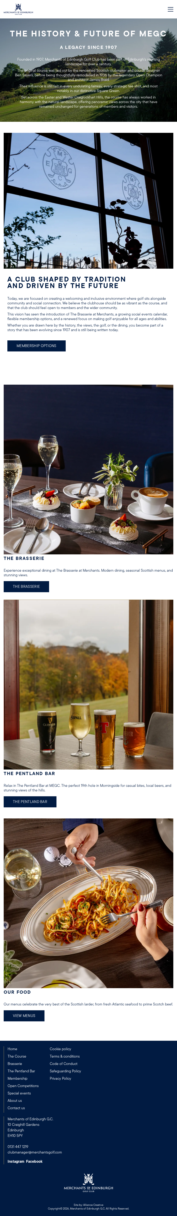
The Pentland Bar (30, 802)
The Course (17, 1056)
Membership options (36, 346)
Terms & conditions (65, 1056)
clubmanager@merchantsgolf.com (35, 1152)
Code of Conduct (63, 1064)
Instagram (16, 1161)
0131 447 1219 (18, 1147)
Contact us (16, 1108)
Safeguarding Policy (65, 1071)
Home (12, 1049)
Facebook (34, 1161)
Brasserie (15, 1064)
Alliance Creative (93, 1205)
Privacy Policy (60, 1079)
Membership (17, 1079)
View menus (24, 1016)
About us (15, 1101)
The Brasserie (26, 587)
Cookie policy (60, 1049)
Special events (19, 1093)
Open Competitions (23, 1086)
